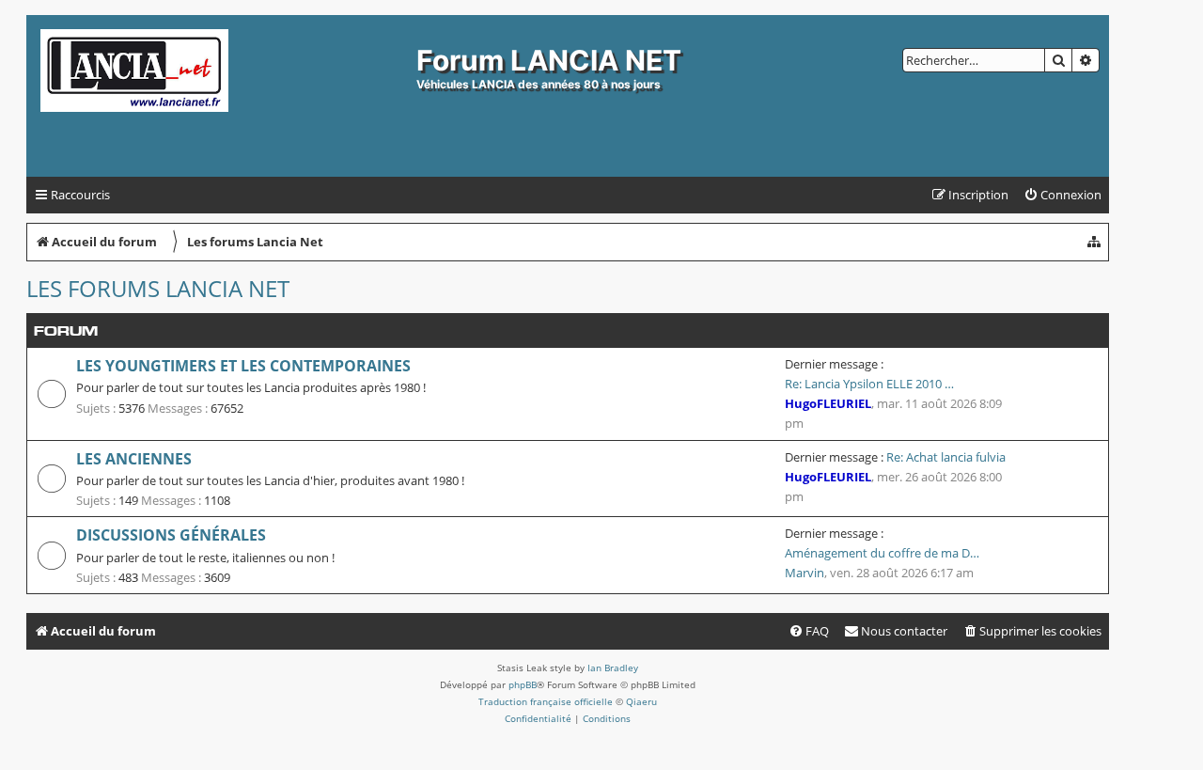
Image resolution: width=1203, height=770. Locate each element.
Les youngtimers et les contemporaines (243, 365)
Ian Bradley (612, 667)
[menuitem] (1062, 195)
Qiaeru (641, 701)
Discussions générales (171, 535)
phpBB (522, 684)
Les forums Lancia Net (157, 288)
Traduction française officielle (545, 701)
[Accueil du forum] (223, 96)
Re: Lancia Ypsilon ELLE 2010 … (869, 383)
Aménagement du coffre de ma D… (882, 552)
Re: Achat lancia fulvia (946, 456)
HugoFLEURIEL (828, 403)
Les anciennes (134, 458)
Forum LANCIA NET (548, 60)
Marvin (804, 572)
